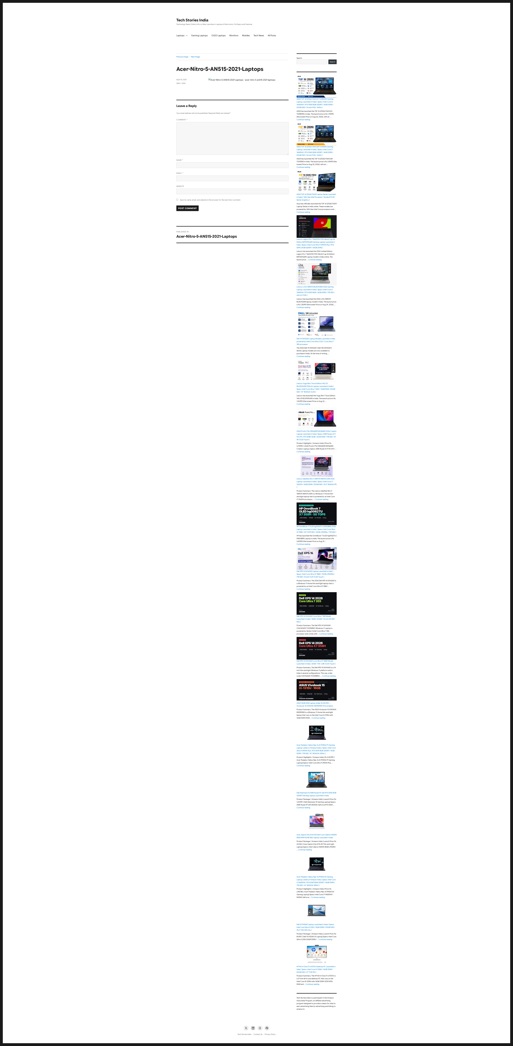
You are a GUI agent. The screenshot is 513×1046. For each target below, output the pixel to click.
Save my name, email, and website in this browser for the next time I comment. (210, 200)
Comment (182, 120)
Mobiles (246, 35)
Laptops (180, 35)
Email (179, 173)
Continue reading (303, 119)
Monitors (233, 35)
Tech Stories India (192, 20)
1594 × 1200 (180, 83)
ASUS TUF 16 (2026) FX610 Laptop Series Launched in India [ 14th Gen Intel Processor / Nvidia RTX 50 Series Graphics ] (316, 197)
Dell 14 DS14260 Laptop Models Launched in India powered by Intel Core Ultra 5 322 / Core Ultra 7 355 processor (316, 341)
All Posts (272, 35)
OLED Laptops (218, 35)
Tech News (259, 35)
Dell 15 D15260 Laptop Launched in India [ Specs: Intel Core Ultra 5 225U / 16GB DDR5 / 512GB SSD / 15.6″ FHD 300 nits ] (316, 927)
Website (180, 186)
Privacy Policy (270, 1034)
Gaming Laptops (199, 35)
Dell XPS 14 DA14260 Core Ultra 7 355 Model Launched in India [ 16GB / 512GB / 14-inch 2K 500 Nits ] (316, 619)
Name (179, 160)
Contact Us (258, 1034)
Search (299, 58)
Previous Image (182, 57)
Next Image (195, 57)
